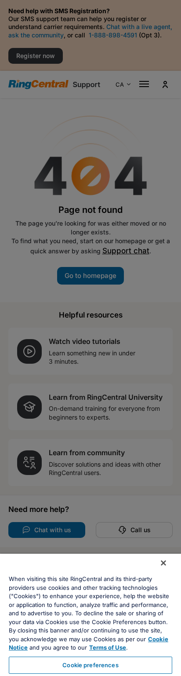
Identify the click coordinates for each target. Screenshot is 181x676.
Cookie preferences (90, 665)
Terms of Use (107, 647)
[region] (90, 615)
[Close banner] (163, 563)
